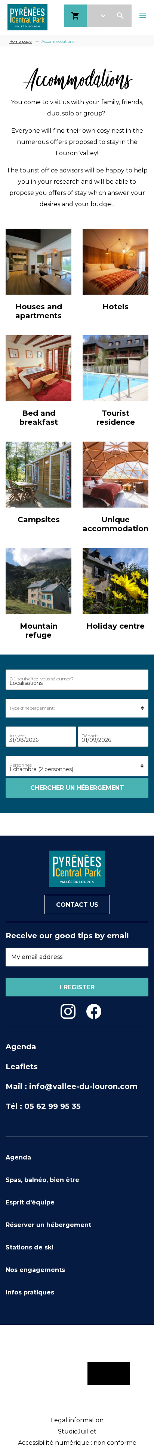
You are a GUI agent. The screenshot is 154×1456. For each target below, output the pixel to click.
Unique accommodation (115, 524)
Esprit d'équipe (30, 1202)
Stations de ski (29, 1247)
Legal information (77, 1420)
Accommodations (57, 41)
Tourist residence (115, 418)
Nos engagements (35, 1269)
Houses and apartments (38, 311)
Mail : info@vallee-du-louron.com (72, 1086)
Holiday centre (115, 626)
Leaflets (22, 1066)
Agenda (21, 1046)
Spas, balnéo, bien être (42, 1179)
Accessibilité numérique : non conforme (77, 1442)
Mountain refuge (39, 631)
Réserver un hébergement (48, 1224)
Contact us (77, 904)
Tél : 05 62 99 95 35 (43, 1106)
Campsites (39, 519)
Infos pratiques (30, 1292)
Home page (20, 41)
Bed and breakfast (38, 418)
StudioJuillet (77, 1431)
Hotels (115, 306)
